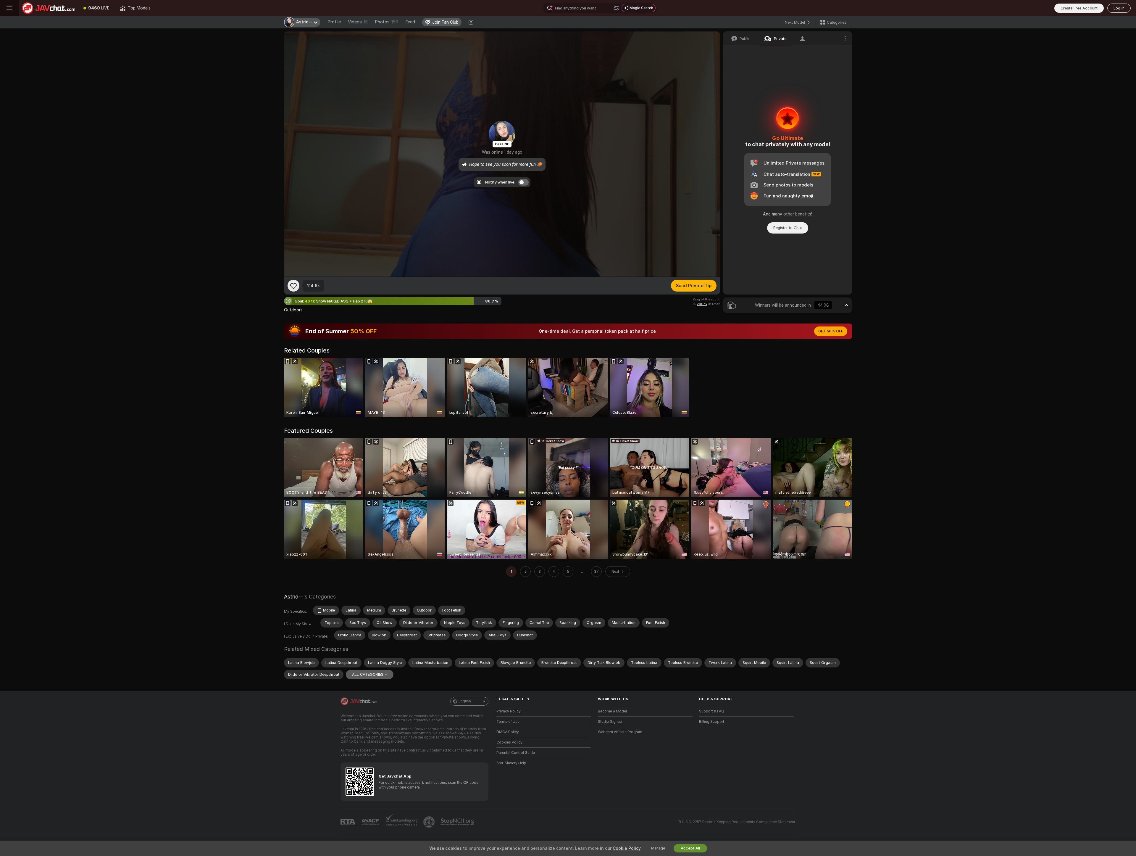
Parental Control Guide (515, 753)
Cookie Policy (626, 848)
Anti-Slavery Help (511, 763)
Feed (410, 22)
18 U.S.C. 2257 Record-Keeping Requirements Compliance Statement (736, 822)
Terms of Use (507, 722)
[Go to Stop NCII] (457, 822)
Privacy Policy (508, 711)
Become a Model (612, 711)
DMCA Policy (507, 732)
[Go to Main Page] (48, 8)
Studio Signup (610, 722)
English (465, 701)
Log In (1119, 8)
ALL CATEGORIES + (369, 674)
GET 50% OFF (830, 331)
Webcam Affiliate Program (620, 732)
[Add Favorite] (293, 286)
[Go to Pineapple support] (429, 822)
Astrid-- (293, 596)
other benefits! (797, 214)
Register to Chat (787, 228)
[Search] (616, 8)
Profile (334, 22)
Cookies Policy (509, 742)
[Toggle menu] (9, 8)
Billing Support (711, 722)
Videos (358, 22)
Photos (386, 22)
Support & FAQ (711, 711)
